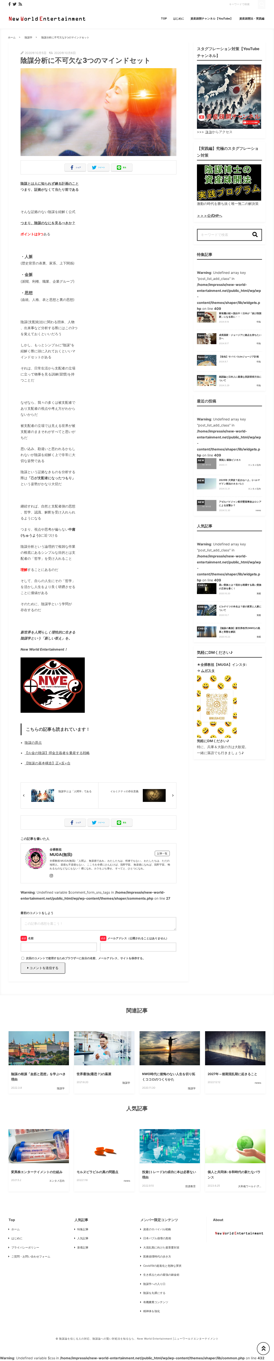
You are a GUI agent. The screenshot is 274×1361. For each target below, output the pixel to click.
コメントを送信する (43, 968)
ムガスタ (208, 670)
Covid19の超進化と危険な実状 (162, 1265)
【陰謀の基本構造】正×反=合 (47, 763)
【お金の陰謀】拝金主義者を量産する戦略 (57, 753)
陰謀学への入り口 (154, 1284)
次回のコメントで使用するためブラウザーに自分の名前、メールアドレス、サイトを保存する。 (85, 958)
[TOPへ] (263, 1348)
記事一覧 (162, 853)
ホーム (12, 37)
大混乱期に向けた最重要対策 (161, 1247)
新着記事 (82, 1247)
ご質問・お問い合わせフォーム (30, 1256)
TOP (164, 18)
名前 (31, 938)
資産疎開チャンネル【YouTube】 (212, 18)
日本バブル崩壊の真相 (157, 1238)
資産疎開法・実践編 (251, 18)
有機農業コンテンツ (155, 1302)
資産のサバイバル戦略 (157, 1229)
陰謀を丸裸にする (154, 1293)
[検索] (255, 235)
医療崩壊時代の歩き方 (157, 1256)
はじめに (178, 18)
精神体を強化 (151, 1311)
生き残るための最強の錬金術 (161, 1274)
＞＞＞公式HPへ (209, 215)
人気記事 (82, 1238)
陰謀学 (28, 37)
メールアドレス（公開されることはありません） (138, 938)
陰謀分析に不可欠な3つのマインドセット (65, 37)
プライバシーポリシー (25, 1247)
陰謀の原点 (33, 742)
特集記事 (82, 1229)
